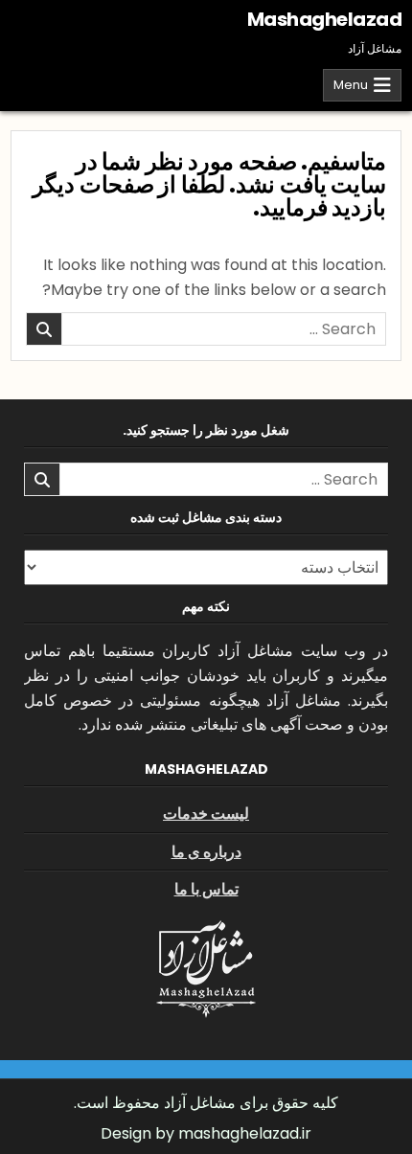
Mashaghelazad (324, 19)
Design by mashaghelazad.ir (206, 1133)
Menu (350, 85)
